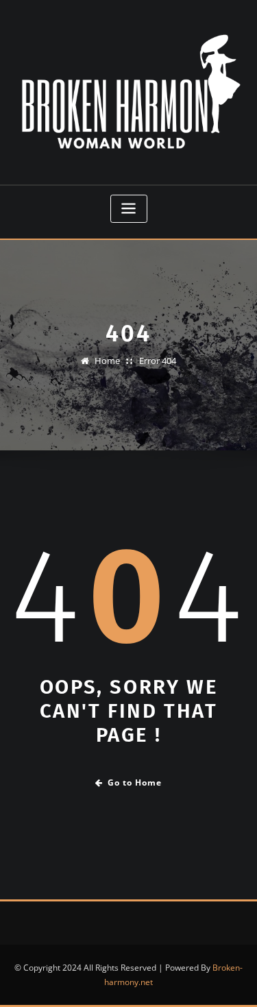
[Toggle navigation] (128, 209)
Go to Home (135, 782)
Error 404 (157, 360)
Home (107, 360)
